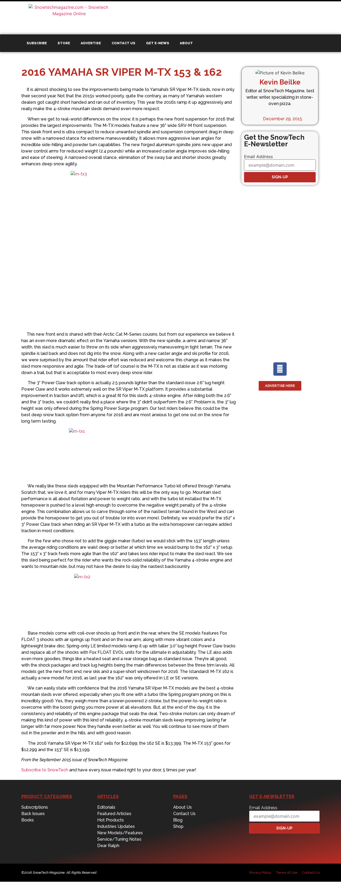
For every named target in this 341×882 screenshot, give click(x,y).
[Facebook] (280, 369)
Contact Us (123, 43)
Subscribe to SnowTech (44, 769)
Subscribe (37, 43)
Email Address (258, 156)
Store (64, 43)
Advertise (91, 43)
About (186, 43)
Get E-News (157, 43)
